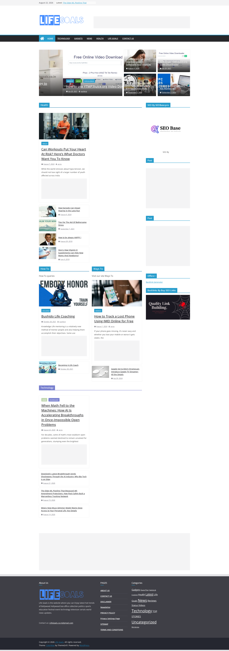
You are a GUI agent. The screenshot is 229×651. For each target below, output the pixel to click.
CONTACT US (128, 38)
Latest (54, 81)
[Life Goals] (42, 38)
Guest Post (145, 590)
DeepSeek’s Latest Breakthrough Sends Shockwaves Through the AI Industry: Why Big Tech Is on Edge (64, 476)
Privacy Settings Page (110, 618)
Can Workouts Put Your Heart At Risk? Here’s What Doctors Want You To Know (63, 154)
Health (100, 38)
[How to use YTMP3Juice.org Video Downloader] (80, 51)
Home (50, 38)
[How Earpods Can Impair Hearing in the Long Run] (47, 211)
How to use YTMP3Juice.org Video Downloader (77, 86)
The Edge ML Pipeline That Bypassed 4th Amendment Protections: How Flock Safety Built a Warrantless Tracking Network (63, 493)
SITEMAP (104, 624)
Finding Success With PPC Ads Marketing (172, 87)
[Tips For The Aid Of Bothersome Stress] (47, 225)
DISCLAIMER (105, 601)
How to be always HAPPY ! (69, 237)
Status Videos (65, 81)
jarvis (60, 164)
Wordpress (135, 627)
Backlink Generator (154, 282)
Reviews (152, 600)
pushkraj (60, 91)
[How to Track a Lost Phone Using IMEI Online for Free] (117, 293)
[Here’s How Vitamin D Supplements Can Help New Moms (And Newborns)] (47, 255)
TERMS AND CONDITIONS (111, 629)
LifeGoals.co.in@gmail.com (61, 623)
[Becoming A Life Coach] (47, 367)
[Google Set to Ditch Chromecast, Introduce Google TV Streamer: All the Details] (100, 373)
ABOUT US (105, 590)
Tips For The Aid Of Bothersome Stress (72, 223)
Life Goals (113, 38)
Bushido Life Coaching (58, 316)
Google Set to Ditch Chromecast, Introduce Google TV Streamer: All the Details (125, 372)
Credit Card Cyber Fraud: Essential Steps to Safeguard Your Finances (138, 62)
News (89, 38)
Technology (63, 38)
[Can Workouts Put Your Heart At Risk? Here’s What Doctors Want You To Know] (64, 126)
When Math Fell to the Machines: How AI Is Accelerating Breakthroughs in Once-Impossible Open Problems (62, 415)
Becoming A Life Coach (68, 365)
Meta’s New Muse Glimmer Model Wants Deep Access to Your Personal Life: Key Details (61, 509)
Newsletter (105, 607)
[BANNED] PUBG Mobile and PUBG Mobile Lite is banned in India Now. (138, 86)
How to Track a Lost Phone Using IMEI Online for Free (114, 318)
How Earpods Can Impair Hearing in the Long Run (69, 209)
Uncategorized (144, 621)
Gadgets (78, 38)
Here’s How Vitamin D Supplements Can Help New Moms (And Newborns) (70, 253)
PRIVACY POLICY (107, 613)
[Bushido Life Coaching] (64, 293)
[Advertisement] (142, 22)
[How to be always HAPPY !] (47, 239)
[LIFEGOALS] (61, 589)
